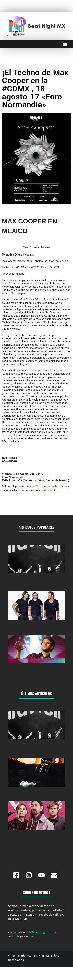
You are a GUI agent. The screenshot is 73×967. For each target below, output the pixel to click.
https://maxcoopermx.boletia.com (49, 486)
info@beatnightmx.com (42, 932)
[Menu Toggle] (65, 44)
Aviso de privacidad (21, 936)
